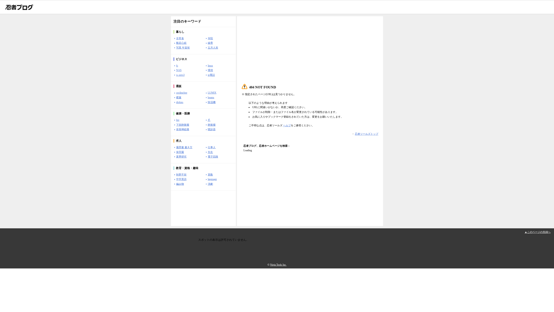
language (212, 179)
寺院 (210, 38)
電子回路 (213, 156)
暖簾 (178, 97)
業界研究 (181, 156)
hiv (177, 120)
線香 (210, 42)
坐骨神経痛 (182, 129)
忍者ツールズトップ (366, 133)
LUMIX (212, 92)
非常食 (180, 38)
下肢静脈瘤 (182, 124)
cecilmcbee (181, 92)
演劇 (210, 183)
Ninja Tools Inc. (278, 264)
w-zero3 (180, 74)
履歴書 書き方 (184, 147)
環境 (210, 70)
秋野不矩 (181, 174)
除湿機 (212, 102)
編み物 (180, 183)
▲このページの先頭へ (538, 232)
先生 (210, 152)
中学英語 (181, 179)
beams (211, 97)
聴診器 (212, 129)
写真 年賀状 (183, 47)
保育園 (180, 152)
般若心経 (181, 42)
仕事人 (212, 147)
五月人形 (213, 47)
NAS (179, 70)
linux (210, 65)
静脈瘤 (212, 124)
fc (177, 65)
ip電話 (211, 74)
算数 (210, 174)
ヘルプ (287, 125)
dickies (179, 102)
